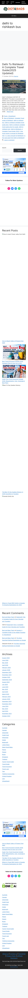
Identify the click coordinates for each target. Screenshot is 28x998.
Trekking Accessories (8, 774)
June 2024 (5, 706)
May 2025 (5, 689)
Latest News (5, 745)
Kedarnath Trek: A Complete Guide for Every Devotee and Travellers (14, 619)
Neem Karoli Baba (7, 747)
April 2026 (5, 665)
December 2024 (6, 701)
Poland (4, 752)
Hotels (4, 740)
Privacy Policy (11, 956)
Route (5, 116)
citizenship (5, 732)
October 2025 (6, 677)
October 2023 (6, 716)
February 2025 (6, 696)
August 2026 (6, 658)
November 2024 (7, 704)
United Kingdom (7, 776)
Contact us (13, 954)
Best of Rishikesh (9, 118)
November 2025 (6, 675)
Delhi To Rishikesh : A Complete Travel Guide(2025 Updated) (13, 69)
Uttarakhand (11, 116)
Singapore (5, 757)
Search (4, 147)
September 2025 (7, 679)
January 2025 (6, 699)
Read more (10, 111)
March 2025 (5, 694)
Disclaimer (18, 2)
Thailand (4, 759)
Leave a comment (9, 140)
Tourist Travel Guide (8, 762)
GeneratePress (14, 966)
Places (4, 749)
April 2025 (5, 692)
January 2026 (6, 670)
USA (3, 778)
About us (5, 954)
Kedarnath (5, 742)
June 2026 (5, 660)
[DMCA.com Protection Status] (9, 887)
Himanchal (5, 737)
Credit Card (5, 735)
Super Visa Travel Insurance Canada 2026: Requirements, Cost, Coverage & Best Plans (13, 381)
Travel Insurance (7, 766)
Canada (4, 730)
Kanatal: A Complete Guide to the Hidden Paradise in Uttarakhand (13, 632)
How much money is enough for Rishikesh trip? (12, 133)
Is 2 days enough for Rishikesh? (14, 135)
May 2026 (5, 662)
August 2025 (6, 682)
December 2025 (6, 672)
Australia (4, 728)
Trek (3, 771)
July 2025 (5, 684)
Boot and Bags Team (8, 617)
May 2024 (5, 708)
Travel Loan (5, 769)
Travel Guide (5, 764)
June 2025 (5, 687)
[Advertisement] (14, 46)
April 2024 (5, 711)
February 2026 (6, 667)
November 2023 (7, 713)
